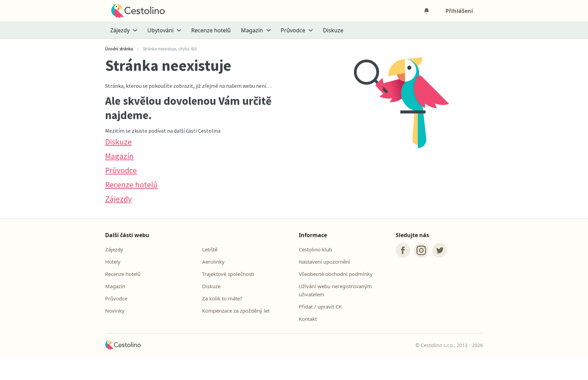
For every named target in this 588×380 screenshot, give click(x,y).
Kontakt (308, 318)
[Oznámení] (426, 11)
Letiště (209, 249)
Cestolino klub (315, 249)
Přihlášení (459, 11)
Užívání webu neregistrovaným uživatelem (335, 290)
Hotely (112, 261)
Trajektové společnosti (228, 273)
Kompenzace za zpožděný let (236, 310)
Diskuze (333, 30)
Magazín (119, 156)
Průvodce (121, 170)
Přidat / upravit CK (320, 306)
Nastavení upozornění (324, 261)
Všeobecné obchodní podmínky (336, 273)
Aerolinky (213, 261)
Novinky (115, 310)
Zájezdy (118, 199)
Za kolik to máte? (222, 298)
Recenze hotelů (211, 30)
